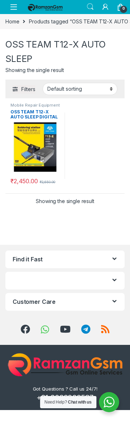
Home (12, 21)
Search (90, 7)
